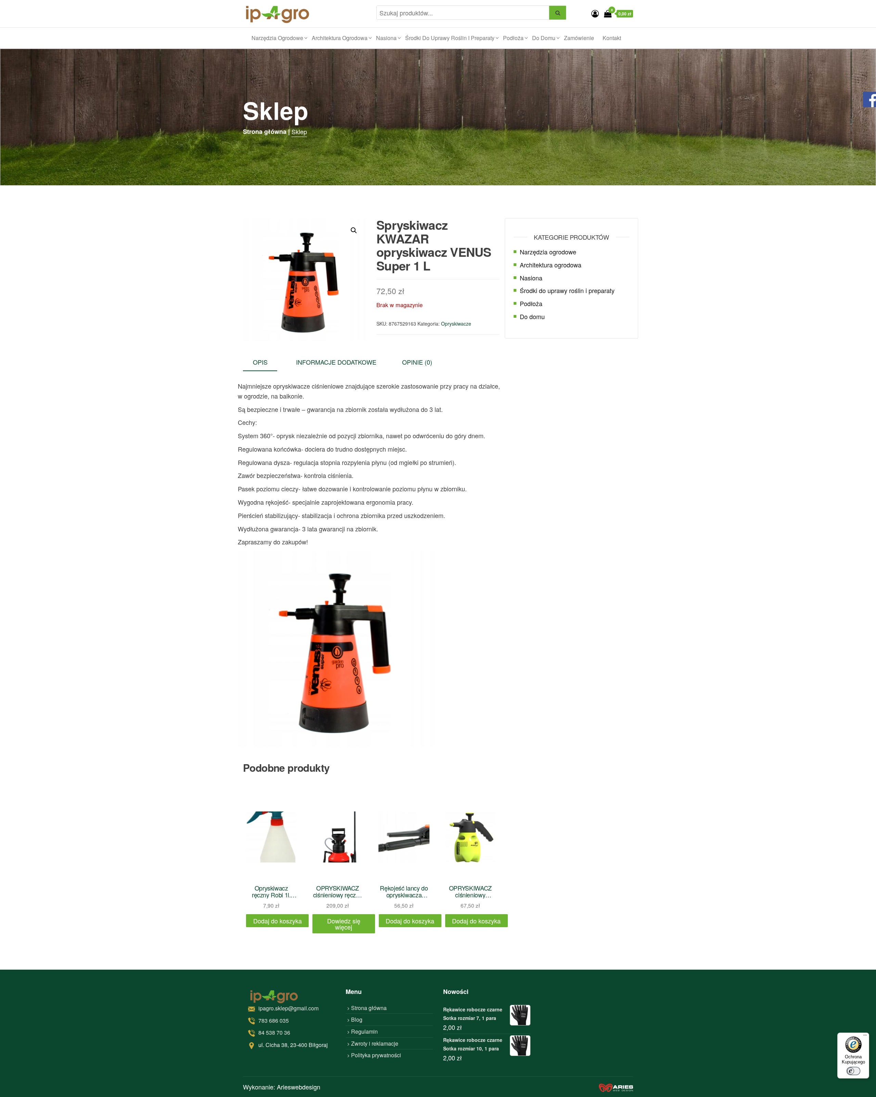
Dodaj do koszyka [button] (277, 920)
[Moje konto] (595, 13)
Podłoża (513, 38)
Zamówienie (579, 38)
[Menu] (865, 1037)
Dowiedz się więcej (343, 923)
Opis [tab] (260, 361)
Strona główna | (266, 131)
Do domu (543, 38)
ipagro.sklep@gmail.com (288, 1008)
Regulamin (364, 1031)
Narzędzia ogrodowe (277, 38)
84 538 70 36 (274, 1032)
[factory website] (616, 1087)
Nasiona (386, 38)
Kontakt (612, 38)
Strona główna (369, 1008)
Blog (356, 1019)
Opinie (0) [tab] (417, 361)
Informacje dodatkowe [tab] (336, 361)
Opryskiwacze (456, 323)
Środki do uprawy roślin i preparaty (449, 38)
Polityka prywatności (376, 1055)
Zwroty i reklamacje (374, 1043)
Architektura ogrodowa (340, 38)
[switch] (853, 1071)
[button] (354, 230)
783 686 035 (273, 1020)
